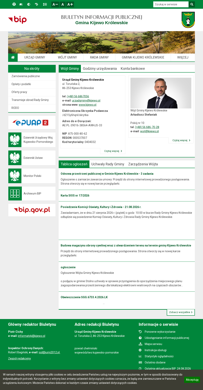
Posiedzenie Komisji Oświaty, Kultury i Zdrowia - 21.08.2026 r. (101, 207)
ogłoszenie (68, 267)
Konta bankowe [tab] (133, 68)
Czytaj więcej (112, 150)
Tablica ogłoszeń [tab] (74, 164)
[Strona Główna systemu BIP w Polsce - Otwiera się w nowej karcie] (17, 20)
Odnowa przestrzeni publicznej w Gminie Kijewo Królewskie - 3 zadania (107, 173)
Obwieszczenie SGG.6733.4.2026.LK (84, 297)
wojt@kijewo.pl (149, 131)
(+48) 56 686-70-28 (147, 127)
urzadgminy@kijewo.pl (86, 100)
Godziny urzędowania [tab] (100, 68)
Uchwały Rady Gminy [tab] (107, 164)
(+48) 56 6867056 (78, 96)
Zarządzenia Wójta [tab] (143, 164)
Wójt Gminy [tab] (70, 68)
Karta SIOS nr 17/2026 (75, 195)
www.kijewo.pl (87, 104)
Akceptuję (192, 380)
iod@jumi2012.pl (49, 352)
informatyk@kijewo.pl (31, 335)
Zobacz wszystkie (179, 312)
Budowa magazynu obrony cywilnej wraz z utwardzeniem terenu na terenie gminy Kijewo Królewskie (126, 245)
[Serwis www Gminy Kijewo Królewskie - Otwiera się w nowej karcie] (188, 20)
